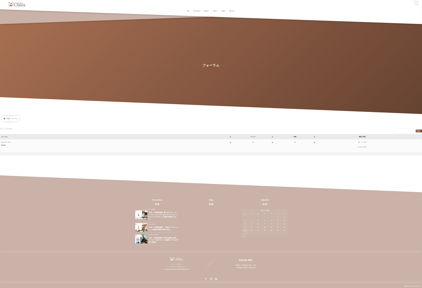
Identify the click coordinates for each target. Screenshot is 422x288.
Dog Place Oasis (6, 142)
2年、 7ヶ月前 (362, 142)
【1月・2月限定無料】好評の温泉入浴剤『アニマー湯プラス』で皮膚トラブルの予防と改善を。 (163, 240)
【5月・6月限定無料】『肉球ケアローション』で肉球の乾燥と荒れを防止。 (163, 228)
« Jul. (243, 236)
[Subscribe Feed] (216, 279)
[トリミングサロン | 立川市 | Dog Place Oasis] (17, 4)
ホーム (2, 129)
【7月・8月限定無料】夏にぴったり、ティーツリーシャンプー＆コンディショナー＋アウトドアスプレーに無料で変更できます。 (163, 216)
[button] (416, 3)
